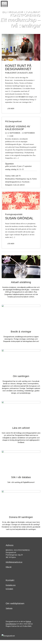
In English (9, 589)
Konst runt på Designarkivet (18, 67)
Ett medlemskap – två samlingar (20, 22)
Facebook (25, 182)
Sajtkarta (9, 608)
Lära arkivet (19, 185)
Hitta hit (8, 567)
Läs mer (10, 108)
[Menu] (39, 5)
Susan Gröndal (19, 218)
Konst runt (9, 80)
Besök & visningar (21, 331)
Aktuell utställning (21, 282)
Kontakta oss (11, 585)
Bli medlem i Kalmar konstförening (21, 13)
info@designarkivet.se (13, 182)
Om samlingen (21, 376)
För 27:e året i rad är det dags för (16, 77)
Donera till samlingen (21, 517)
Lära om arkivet (21, 427)
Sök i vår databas (21, 477)
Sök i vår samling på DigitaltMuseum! (21, 482)
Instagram (8, 185)
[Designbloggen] (21, 47)
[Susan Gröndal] (21, 200)
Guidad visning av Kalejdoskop (17, 128)
